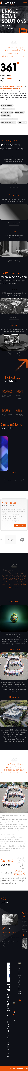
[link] (7, 3)
